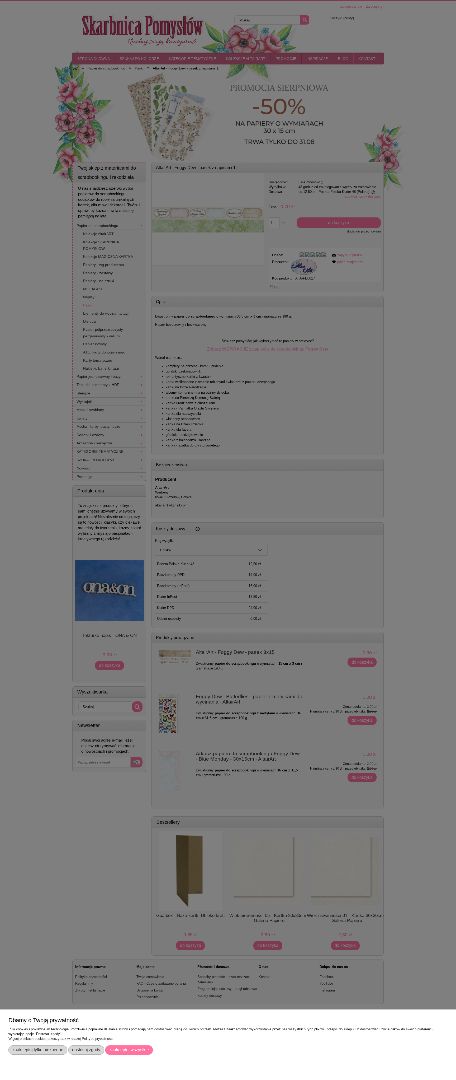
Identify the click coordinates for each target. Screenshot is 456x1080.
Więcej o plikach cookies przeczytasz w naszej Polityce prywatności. (61, 1039)
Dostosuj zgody (86, 1049)
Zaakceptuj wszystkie (129, 1049)
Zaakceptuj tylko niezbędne (37, 1049)
